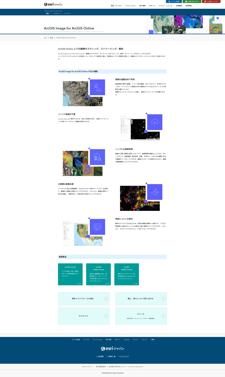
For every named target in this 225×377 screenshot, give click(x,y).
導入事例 (108, 339)
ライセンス (56, 13)
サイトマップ (124, 356)
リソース (67, 13)
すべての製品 (76, 339)
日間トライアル (212, 1)
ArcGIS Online (63, 119)
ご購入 (152, 339)
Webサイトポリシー (87, 366)
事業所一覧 (111, 356)
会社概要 (100, 356)
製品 (51, 37)
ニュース (144, 339)
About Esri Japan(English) (136, 366)
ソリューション (97, 339)
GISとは (126, 339)
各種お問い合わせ (193, 1)
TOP (45, 37)
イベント (135, 339)
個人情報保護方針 (101, 366)
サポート (117, 339)
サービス (86, 339)
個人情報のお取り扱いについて (117, 366)
